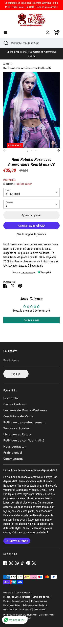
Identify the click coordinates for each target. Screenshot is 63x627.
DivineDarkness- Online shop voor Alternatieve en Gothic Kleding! (28, 616)
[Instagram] (11, 563)
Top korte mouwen (24, 183)
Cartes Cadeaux (15, 404)
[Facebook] (5, 563)
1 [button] (27, 151)
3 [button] (35, 150)
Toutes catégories (16, 428)
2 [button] (31, 150)
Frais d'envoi (12, 453)
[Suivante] (58, 150)
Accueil (6, 63)
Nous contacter (14, 447)
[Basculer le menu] (5, 32)
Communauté (13, 459)
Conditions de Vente (18, 416)
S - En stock (13, 194)
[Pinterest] (28, 563)
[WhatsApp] (17, 563)
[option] (31, 110)
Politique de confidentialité (23, 440)
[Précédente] (4, 150)
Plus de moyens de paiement (31, 234)
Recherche (11, 398)
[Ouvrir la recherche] (6, 42)
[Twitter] (34, 563)
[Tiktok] (22, 563)
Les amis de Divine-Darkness (25, 410)
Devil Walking (9, 179)
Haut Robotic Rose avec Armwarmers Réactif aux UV (27, 67)
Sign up (15, 374)
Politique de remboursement (24, 422)
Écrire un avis (31, 320)
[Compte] (47, 31)
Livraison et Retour (17, 434)
